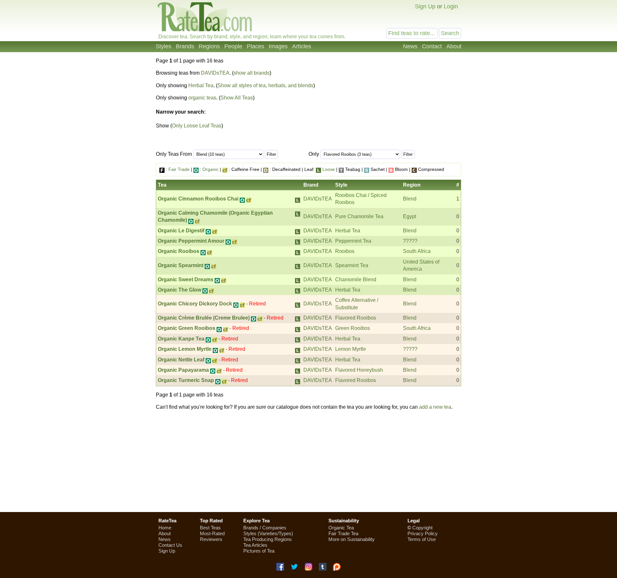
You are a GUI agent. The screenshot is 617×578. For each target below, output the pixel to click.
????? (410, 241)
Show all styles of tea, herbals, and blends (265, 85)
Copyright (422, 527)
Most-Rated (212, 533)
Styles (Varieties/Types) (268, 533)
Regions (209, 46)
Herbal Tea (200, 85)
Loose (328, 169)
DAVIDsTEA (215, 73)
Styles (163, 46)
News (410, 46)
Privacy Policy (422, 533)
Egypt (409, 216)
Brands (185, 46)
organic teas (202, 97)
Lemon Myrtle (350, 349)
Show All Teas (236, 97)
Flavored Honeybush (359, 370)
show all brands (252, 73)
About (453, 46)
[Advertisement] (308, 461)
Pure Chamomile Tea (359, 216)
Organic (210, 169)
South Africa (417, 251)
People (233, 46)
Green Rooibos (352, 328)
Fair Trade (179, 169)
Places (255, 46)
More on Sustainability (351, 539)
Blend (409, 198)
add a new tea (435, 407)
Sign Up (425, 6)
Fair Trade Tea (343, 533)
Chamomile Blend (355, 279)
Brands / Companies (264, 527)
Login (451, 6)
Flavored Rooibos (355, 318)
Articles (301, 46)
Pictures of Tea (258, 551)
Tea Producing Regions (267, 539)
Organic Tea (341, 527)
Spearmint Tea (351, 265)
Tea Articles (255, 545)
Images (278, 46)
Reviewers (211, 539)
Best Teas (210, 527)
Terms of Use (421, 539)
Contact (432, 46)
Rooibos (344, 251)
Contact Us (170, 545)
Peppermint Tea (353, 241)
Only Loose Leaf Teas (196, 125)
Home (164, 527)
